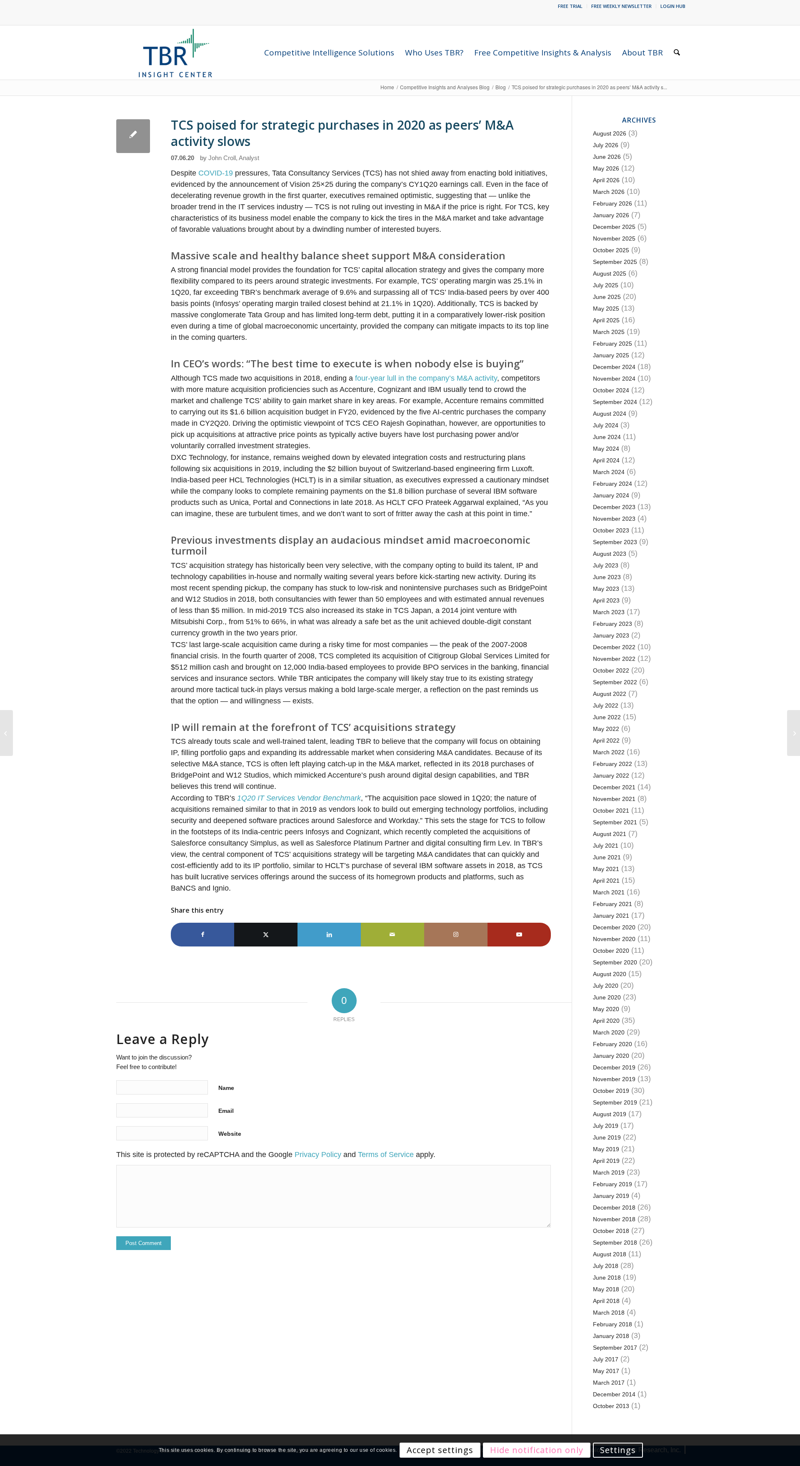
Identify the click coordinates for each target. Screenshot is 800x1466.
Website (229, 1133)
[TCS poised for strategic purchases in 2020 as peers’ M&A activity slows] (133, 136)
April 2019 (606, 1160)
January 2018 (611, 1336)
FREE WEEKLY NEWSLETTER (621, 6)
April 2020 (606, 1020)
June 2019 (607, 1137)
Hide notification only (536, 1450)
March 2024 (609, 472)
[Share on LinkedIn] (329, 934)
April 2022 (606, 740)
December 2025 (614, 226)
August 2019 (609, 1114)
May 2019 (606, 1149)
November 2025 (614, 238)
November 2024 (614, 378)
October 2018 (611, 1231)
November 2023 (614, 518)
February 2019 (612, 1184)
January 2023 (611, 635)
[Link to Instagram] (456, 934)
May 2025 (606, 308)
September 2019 (615, 1102)
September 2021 (615, 822)
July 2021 (605, 845)
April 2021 (606, 880)
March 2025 (609, 332)
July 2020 (605, 985)
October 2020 (611, 950)
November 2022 (614, 658)
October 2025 (611, 250)
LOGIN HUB (672, 6)
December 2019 (614, 1067)
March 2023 (609, 612)
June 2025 (607, 297)
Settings (618, 1450)
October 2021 (611, 810)
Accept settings (440, 1450)
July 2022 (605, 705)
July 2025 (605, 285)
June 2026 (607, 156)
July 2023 (605, 565)
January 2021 (611, 915)
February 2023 (612, 623)
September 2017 (615, 1347)
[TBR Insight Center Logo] (175, 52)
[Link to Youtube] (519, 934)
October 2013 (611, 1406)
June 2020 (607, 997)
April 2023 (606, 600)
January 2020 (611, 1055)
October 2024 (611, 390)
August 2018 (609, 1254)
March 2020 (609, 1032)
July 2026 (605, 145)
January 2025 (611, 355)
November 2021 (614, 799)
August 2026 (609, 133)
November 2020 (614, 939)
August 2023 (609, 553)
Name (226, 1087)
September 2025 (615, 262)
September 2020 (615, 962)
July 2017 (605, 1359)
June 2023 (607, 577)
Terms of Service (386, 1154)
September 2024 (615, 402)
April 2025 (606, 320)
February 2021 (612, 904)
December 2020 (614, 927)
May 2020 (606, 1009)
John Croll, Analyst (233, 158)
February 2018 (612, 1324)
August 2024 (609, 413)
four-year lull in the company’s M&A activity (426, 378)
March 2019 (609, 1172)
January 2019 (611, 1195)
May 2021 (606, 869)
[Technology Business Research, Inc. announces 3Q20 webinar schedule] (6, 733)
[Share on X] (266, 934)
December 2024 (614, 367)
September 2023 (615, 542)
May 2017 (606, 1371)
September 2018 (615, 1242)
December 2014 (614, 1394)
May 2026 (606, 168)
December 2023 (614, 507)
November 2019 (614, 1079)
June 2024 (607, 437)
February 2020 (612, 1044)
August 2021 (609, 834)
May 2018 (606, 1289)
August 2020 (609, 974)
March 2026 (609, 191)
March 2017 (609, 1382)
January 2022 (611, 775)
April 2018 (606, 1301)
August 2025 (609, 273)
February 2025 (612, 343)
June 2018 (607, 1277)
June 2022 (607, 717)
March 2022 (609, 752)
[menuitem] (570, 6)
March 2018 (609, 1312)
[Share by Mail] (392, 934)
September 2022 (615, 682)
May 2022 (606, 728)
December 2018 (614, 1207)
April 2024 (606, 460)
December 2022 (614, 647)
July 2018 (605, 1266)
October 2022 (611, 670)
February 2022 (612, 764)
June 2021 (607, 857)
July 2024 (605, 425)
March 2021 (609, 892)
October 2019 (611, 1090)
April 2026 (606, 180)
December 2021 (614, 787)
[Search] (676, 52)
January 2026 (611, 215)
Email (226, 1110)
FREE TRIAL (570, 6)
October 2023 (611, 530)
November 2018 (614, 1219)
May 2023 (606, 588)
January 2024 (611, 495)
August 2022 (609, 693)
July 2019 (605, 1125)
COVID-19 (215, 173)
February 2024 (612, 483)
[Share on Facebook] (202, 934)
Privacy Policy (318, 1154)
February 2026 (612, 203)
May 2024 (606, 448)
